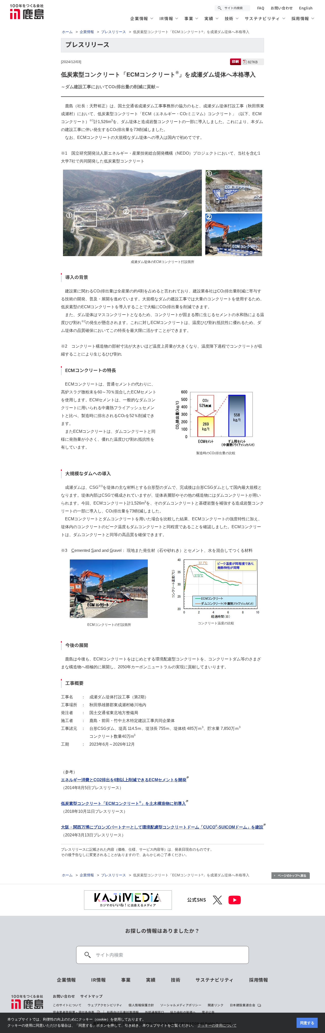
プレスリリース (113, 32)
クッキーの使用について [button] (217, 1025)
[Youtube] (235, 900)
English (306, 8)
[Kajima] (27, 11)
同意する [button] (307, 1023)
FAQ (261, 8)
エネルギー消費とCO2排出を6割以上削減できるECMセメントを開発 (123, 780)
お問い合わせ (282, 8)
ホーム (67, 32)
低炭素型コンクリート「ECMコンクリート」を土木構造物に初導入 (123, 803)
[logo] (27, 1004)
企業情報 (87, 32)
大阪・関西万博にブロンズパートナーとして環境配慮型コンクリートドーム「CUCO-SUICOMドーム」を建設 (162, 827)
